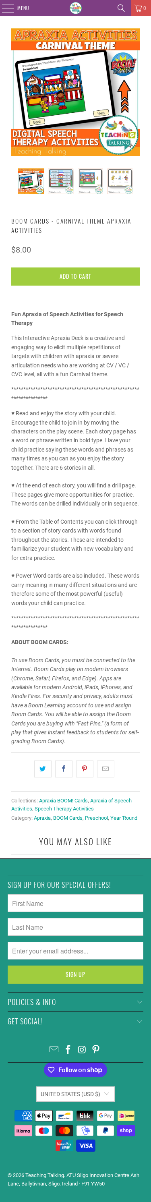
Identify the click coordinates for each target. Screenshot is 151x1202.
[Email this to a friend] (105, 769)
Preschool (96, 818)
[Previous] (17, 92)
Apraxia (42, 818)
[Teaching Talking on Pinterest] (96, 1050)
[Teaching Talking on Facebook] (68, 1050)
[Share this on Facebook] (63, 769)
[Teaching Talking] (76, 8)
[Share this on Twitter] (43, 769)
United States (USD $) (70, 1094)
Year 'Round (123, 818)
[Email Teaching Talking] (54, 1050)
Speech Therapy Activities (64, 809)
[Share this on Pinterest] (84, 769)
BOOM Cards (68, 818)
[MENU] (3, 8)
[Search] (121, 8)
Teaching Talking (44, 1175)
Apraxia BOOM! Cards (63, 801)
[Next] (133, 92)
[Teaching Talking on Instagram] (82, 1050)
